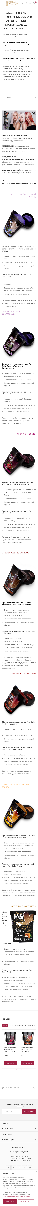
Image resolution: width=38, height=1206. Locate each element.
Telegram (13, 1167)
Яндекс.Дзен (30, 1167)
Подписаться (29, 1111)
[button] (17, 1070)
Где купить (7, 1134)
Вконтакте (8, 1167)
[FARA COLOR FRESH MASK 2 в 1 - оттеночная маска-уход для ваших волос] (19, 120)
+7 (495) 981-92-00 (19, 1147)
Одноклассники (19, 1167)
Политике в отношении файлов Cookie (16, 1196)
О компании (7, 1129)
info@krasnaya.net (20, 1152)
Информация (8, 1140)
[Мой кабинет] (30, 3)
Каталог (5, 1123)
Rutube (24, 1167)
